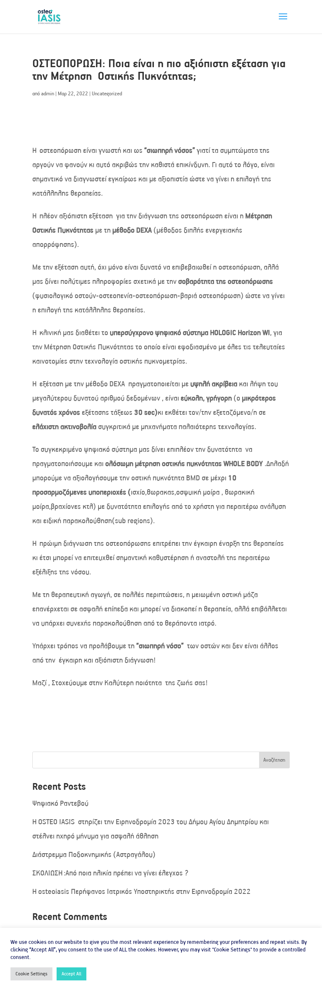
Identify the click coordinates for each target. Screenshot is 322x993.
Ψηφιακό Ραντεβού (60, 803)
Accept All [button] (71, 974)
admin (47, 93)
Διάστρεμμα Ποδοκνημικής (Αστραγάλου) (94, 854)
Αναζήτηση (274, 760)
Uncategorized (107, 93)
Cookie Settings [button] (31, 974)
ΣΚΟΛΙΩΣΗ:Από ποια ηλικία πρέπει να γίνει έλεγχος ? (110, 873)
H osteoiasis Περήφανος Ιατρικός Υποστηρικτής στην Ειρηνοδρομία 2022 (141, 891)
